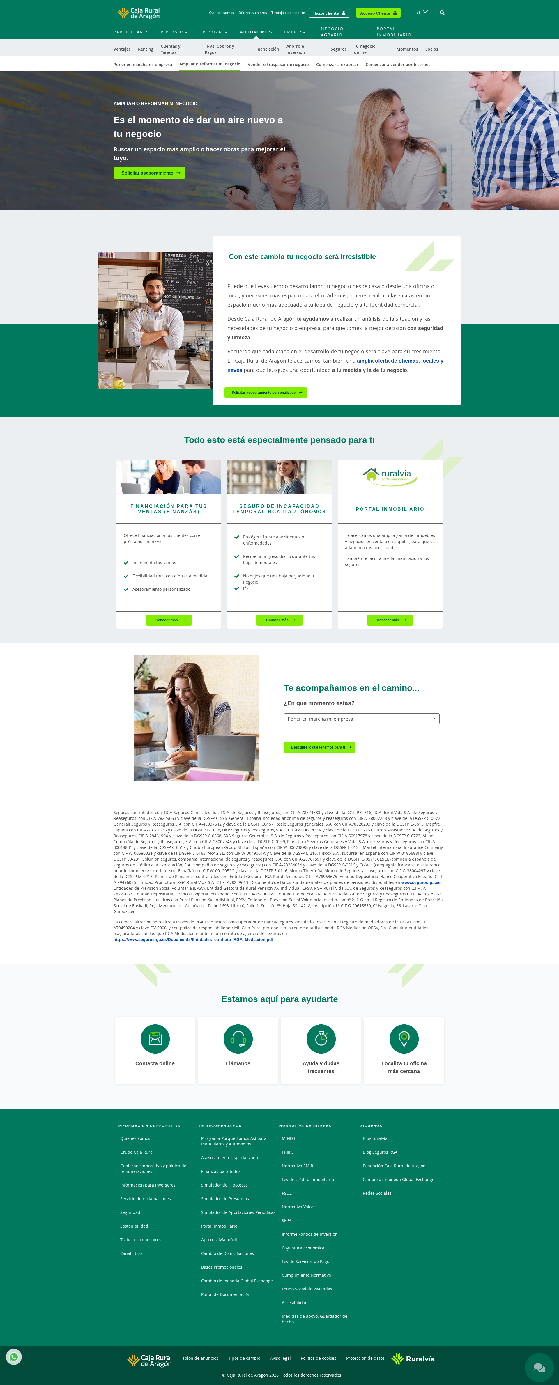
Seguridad (130, 1212)
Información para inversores (148, 1185)
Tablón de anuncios (199, 1358)
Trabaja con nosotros (288, 12)
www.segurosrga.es (421, 882)
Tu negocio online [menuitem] (365, 49)
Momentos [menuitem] (407, 49)
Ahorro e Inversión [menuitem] (295, 49)
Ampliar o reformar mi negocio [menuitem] (209, 64)
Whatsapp (14, 1357)
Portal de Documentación (225, 1294)
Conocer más (167, 620)
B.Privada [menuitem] (215, 32)
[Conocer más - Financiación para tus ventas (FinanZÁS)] (168, 477)
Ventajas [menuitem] (122, 49)
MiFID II (289, 1138)
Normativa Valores (300, 1207)
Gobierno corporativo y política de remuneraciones (153, 1168)
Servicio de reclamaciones (145, 1198)
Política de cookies (318, 1358)
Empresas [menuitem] (296, 32)
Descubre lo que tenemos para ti (318, 747)
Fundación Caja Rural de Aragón (394, 1165)
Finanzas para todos (220, 1171)
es (418, 12)
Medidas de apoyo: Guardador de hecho (314, 1318)
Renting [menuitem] (145, 49)
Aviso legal (280, 1358)
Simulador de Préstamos (225, 1198)
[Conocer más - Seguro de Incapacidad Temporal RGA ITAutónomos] (279, 477)
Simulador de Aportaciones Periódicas (238, 1212)
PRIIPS (288, 1152)
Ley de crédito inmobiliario (308, 1179)
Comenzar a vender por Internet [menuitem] (398, 64)
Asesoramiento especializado (229, 1157)
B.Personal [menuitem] (176, 32)
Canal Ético (131, 1253)
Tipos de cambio (244, 1358)
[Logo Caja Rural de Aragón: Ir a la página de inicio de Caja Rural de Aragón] (138, 13)
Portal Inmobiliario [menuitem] (394, 32)
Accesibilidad (295, 1302)
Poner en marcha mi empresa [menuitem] (143, 64)
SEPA (286, 1220)
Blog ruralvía (375, 1138)
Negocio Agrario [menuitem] (332, 32)
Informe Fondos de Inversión (310, 1234)
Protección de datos (365, 1358)
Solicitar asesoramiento (147, 173)
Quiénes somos (221, 12)
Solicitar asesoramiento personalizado (264, 392)
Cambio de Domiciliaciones (227, 1253)
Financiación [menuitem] (266, 49)
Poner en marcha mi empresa (320, 719)
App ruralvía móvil (219, 1239)
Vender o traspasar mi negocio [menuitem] (278, 64)
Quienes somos (135, 1138)
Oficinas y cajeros (252, 12)
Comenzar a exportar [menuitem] (337, 64)
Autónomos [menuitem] (256, 32)
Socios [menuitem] (431, 49)
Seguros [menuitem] (339, 49)
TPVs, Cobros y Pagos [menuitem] (219, 49)
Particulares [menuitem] (131, 32)
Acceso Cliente (375, 13)
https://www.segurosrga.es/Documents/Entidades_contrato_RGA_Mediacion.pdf (193, 939)
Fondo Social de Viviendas (307, 1289)
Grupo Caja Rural (137, 1152)
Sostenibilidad (134, 1226)
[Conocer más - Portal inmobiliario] (390, 477)
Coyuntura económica (303, 1248)
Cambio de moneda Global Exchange (237, 1280)
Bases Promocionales (221, 1267)
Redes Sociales (377, 1193)
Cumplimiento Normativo (306, 1275)
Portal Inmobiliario (219, 1226)
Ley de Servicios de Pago (305, 1261)
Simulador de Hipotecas (224, 1185)
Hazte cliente (326, 13)
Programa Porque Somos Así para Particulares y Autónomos (233, 1141)
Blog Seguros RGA (380, 1152)
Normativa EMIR (297, 1165)
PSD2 (287, 1193)
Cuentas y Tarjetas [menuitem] (171, 49)
